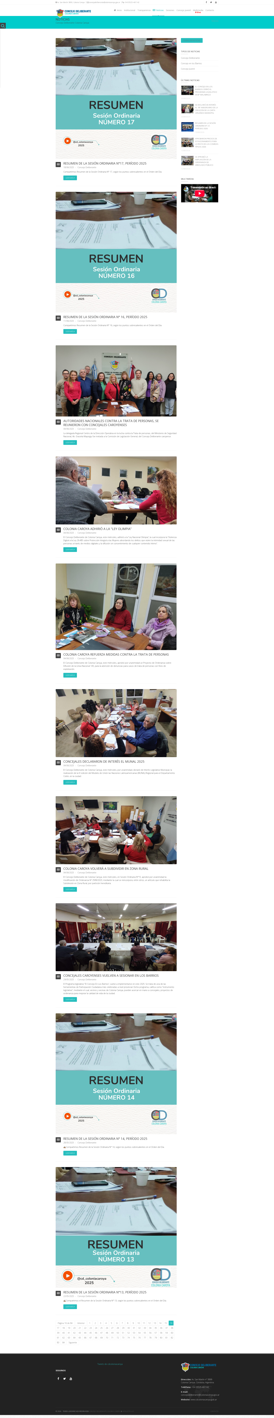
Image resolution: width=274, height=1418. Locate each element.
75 (134, 1337)
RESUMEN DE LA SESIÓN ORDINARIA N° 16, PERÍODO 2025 (105, 317)
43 (80, 1332)
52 (128, 1332)
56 (150, 1332)
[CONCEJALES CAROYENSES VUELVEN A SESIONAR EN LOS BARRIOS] (116, 937)
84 (63, 1342)
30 (128, 1328)
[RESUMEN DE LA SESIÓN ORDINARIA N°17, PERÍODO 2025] (116, 98)
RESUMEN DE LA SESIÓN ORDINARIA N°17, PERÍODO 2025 (105, 163)
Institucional (129, 10)
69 (101, 1337)
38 (172, 1328)
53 (134, 1332)
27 (112, 1328)
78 (150, 1337)
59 (166, 1332)
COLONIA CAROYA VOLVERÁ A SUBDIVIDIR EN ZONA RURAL (105, 868)
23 (90, 1328)
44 (85, 1332)
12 (149, 1323)
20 (74, 1328)
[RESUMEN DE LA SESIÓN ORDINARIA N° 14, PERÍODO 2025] (116, 1073)
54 (139, 1332)
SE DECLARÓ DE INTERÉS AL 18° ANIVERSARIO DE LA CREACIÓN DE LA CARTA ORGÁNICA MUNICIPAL (206, 109)
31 (134, 1328)
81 (166, 1337)
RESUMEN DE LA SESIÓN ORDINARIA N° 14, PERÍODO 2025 (105, 1138)
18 (63, 1328)
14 (160, 1323)
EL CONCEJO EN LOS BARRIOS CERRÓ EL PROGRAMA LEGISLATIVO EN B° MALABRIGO (206, 90)
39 (58, 1332)
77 (145, 1337)
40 (63, 1332)
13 (155, 1323)
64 (74, 1337)
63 (69, 1337)
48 (107, 1332)
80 (161, 1337)
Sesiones (170, 10)
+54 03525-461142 (131, 2)
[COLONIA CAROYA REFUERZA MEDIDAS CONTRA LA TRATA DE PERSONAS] (116, 606)
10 (138, 1323)
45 (90, 1332)
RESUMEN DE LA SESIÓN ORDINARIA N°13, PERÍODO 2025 (105, 1292)
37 (166, 1328)
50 (118, 1332)
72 (118, 1337)
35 (156, 1328)
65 (80, 1337)
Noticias (159, 10)
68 (96, 1337)
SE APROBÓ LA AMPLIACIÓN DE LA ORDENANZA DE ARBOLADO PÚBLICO (204, 161)
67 (90, 1337)
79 (156, 1337)
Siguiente (73, 1342)
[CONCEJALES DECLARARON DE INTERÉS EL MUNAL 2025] (116, 722)
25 (101, 1328)
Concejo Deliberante (86, 167)
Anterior (81, 1323)
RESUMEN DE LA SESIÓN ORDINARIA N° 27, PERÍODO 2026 (205, 126)
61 (58, 1337)
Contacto (210, 10)
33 (145, 1328)
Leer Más (70, 178)
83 (58, 1342)
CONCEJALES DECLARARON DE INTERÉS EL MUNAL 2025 (104, 761)
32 (139, 1328)
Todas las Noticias (191, 40)
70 (107, 1337)
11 (144, 1323)
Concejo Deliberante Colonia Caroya (104, 1411)
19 (69, 1328)
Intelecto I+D (128, 1411)
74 (128, 1337)
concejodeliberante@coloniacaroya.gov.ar (104, 2)
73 (123, 1337)
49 (112, 1332)
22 (85, 1328)
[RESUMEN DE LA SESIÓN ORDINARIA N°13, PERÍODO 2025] (116, 1227)
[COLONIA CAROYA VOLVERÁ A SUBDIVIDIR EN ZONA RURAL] (116, 830)
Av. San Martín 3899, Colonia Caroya (71, 2)
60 (172, 1332)
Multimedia (198, 10)
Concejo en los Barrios (191, 63)
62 (63, 1337)
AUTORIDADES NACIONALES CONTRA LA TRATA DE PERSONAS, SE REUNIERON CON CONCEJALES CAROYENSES (111, 423)
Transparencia (144, 10)
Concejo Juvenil (184, 10)
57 (156, 1332)
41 (69, 1332)
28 (118, 1328)
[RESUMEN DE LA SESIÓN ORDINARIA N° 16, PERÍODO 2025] (116, 252)
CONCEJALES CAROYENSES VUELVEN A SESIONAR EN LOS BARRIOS (111, 975)
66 (85, 1337)
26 (107, 1328)
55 (145, 1332)
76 (139, 1337)
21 (80, 1328)
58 (161, 1332)
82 (172, 1337)
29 (123, 1328)
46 (96, 1332)
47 (101, 1332)
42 (74, 1332)
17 (58, 1328)
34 (150, 1328)
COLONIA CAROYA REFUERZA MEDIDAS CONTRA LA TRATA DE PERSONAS (116, 654)
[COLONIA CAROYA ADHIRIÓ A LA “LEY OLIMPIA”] (116, 490)
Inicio (119, 10)
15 (166, 1323)
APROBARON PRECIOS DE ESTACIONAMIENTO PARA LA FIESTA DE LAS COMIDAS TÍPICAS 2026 (206, 142)
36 (161, 1328)
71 (112, 1337)
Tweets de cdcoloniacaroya (110, 1364)
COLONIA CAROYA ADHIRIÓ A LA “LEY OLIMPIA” (97, 529)
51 (123, 1332)
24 (96, 1328)
